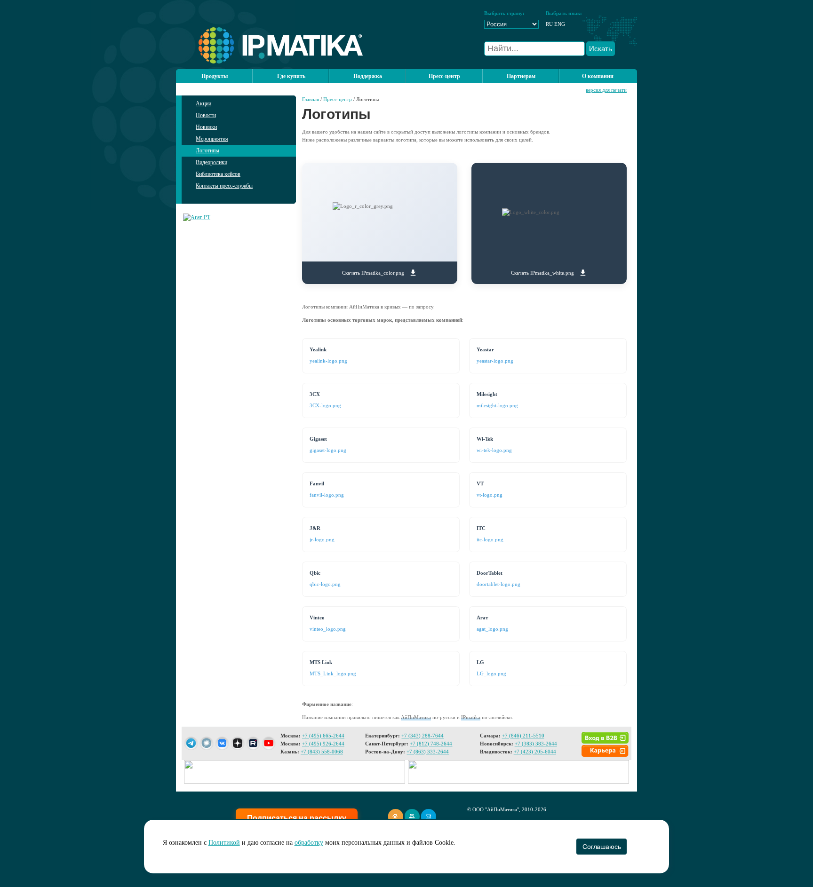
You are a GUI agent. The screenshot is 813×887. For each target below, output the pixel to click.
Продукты (214, 76)
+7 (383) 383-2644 (536, 743)
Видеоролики (211, 162)
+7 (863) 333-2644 (427, 751)
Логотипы (207, 150)
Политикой (224, 842)
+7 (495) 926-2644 (323, 743)
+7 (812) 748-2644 (431, 743)
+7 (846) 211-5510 (523, 735)
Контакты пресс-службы (224, 185)
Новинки (206, 127)
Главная (310, 99)
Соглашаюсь (601, 846)
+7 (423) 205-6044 (535, 751)
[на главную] (269, 61)
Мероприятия (212, 138)
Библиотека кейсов (218, 174)
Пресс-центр (337, 99)
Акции (203, 103)
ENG (559, 24)
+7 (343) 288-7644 (422, 735)
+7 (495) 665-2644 (323, 735)
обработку (309, 842)
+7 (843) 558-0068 (322, 751)
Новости (206, 115)
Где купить (291, 76)
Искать (600, 49)
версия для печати (606, 90)
